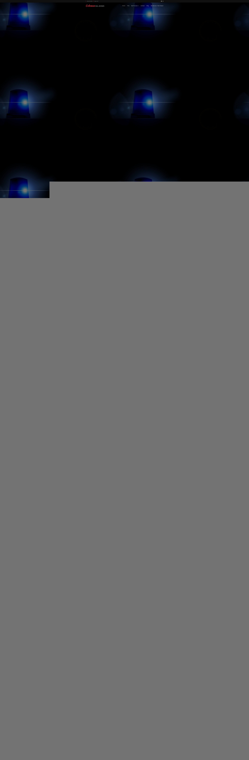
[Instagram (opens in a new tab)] (162, 1)
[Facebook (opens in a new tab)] (161, 1)
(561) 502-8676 (89, 1)
